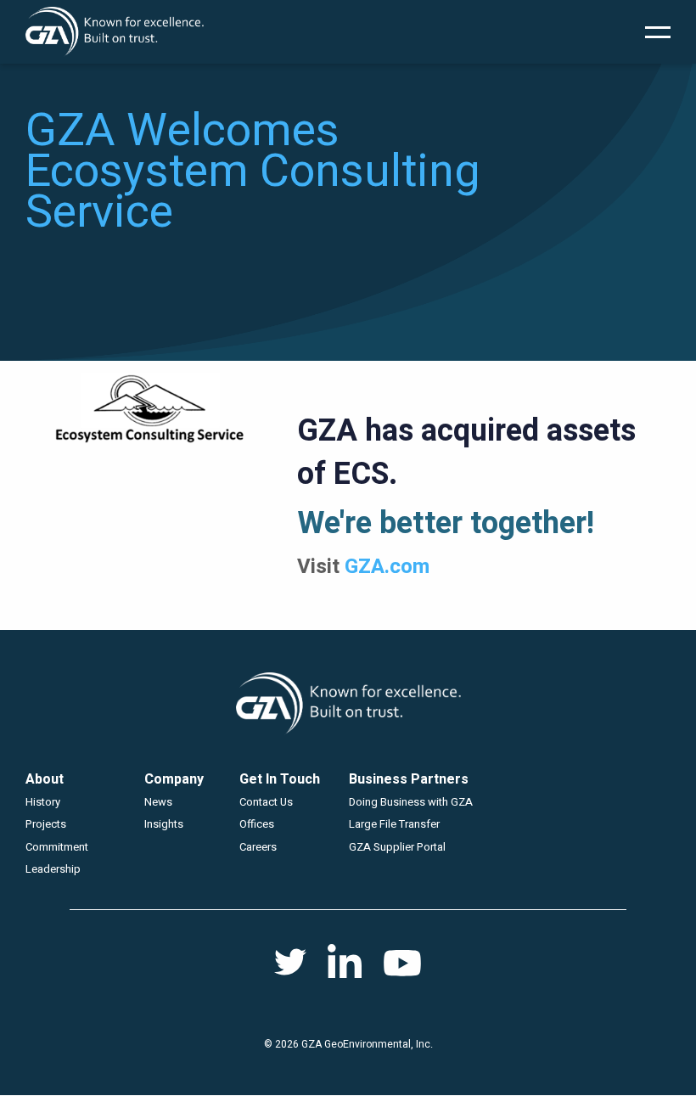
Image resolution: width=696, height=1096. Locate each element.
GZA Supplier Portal (397, 847)
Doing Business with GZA (411, 802)
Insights (163, 824)
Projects (45, 824)
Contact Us (266, 802)
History (42, 802)
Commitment (56, 847)
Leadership (53, 869)
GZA (114, 32)
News (158, 802)
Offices (256, 824)
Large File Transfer (394, 824)
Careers (258, 847)
